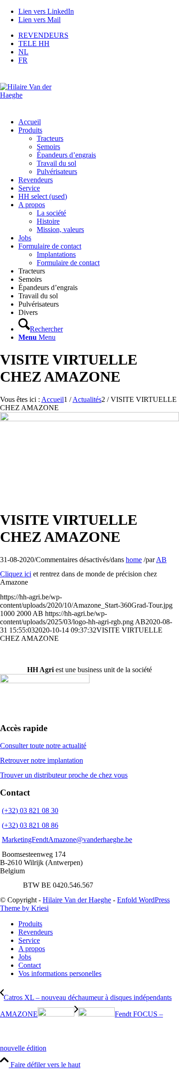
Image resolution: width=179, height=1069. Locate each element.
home (134, 560)
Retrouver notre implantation (41, 760)
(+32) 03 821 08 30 (30, 810)
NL (23, 52)
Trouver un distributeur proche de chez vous (64, 775)
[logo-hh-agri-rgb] (31, 91)
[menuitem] (98, 35)
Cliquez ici (15, 574)
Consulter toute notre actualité (43, 745)
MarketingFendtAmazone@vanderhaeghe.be (67, 839)
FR (23, 60)
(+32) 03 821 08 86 (30, 825)
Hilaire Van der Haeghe (77, 900)
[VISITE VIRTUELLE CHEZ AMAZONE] (89, 419)
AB (161, 560)
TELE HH (34, 43)
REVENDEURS (43, 35)
